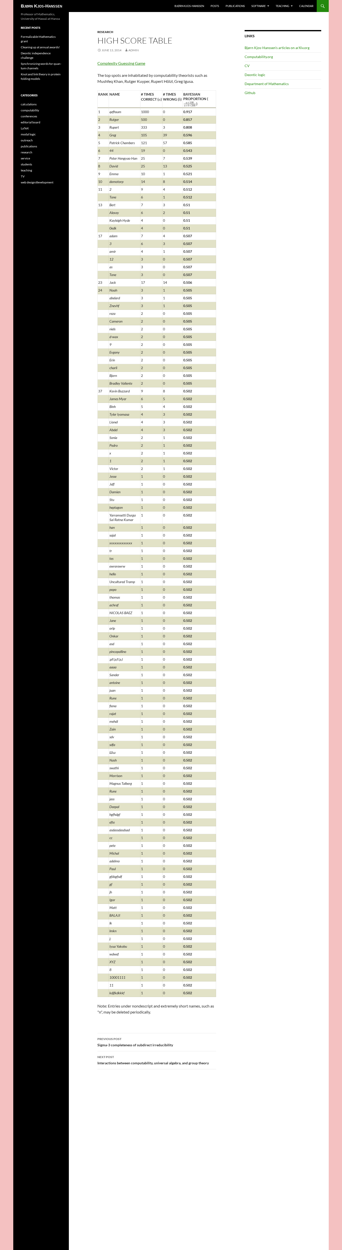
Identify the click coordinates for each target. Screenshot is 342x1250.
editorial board (30, 122)
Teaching (282, 6)
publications (29, 146)
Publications (235, 6)
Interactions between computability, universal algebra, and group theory (153, 1060)
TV (23, 176)
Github (250, 93)
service (25, 158)
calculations (29, 104)
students (26, 164)
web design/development (37, 182)
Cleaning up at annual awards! (40, 47)
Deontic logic (255, 75)
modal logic (28, 134)
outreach (27, 140)
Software (258, 6)
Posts (215, 6)
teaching (26, 170)
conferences (29, 116)
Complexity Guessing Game (121, 63)
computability (30, 110)
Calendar (306, 6)
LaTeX (25, 128)
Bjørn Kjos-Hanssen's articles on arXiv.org (277, 48)
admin (133, 50)
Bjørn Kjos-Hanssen (41, 6)
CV (247, 66)
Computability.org (259, 57)
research (105, 32)
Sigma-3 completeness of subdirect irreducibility (135, 1042)
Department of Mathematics (267, 84)
